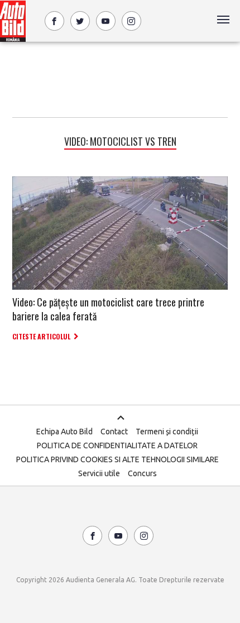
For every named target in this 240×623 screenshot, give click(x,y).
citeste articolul (41, 336)
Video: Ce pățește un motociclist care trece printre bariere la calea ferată (108, 309)
